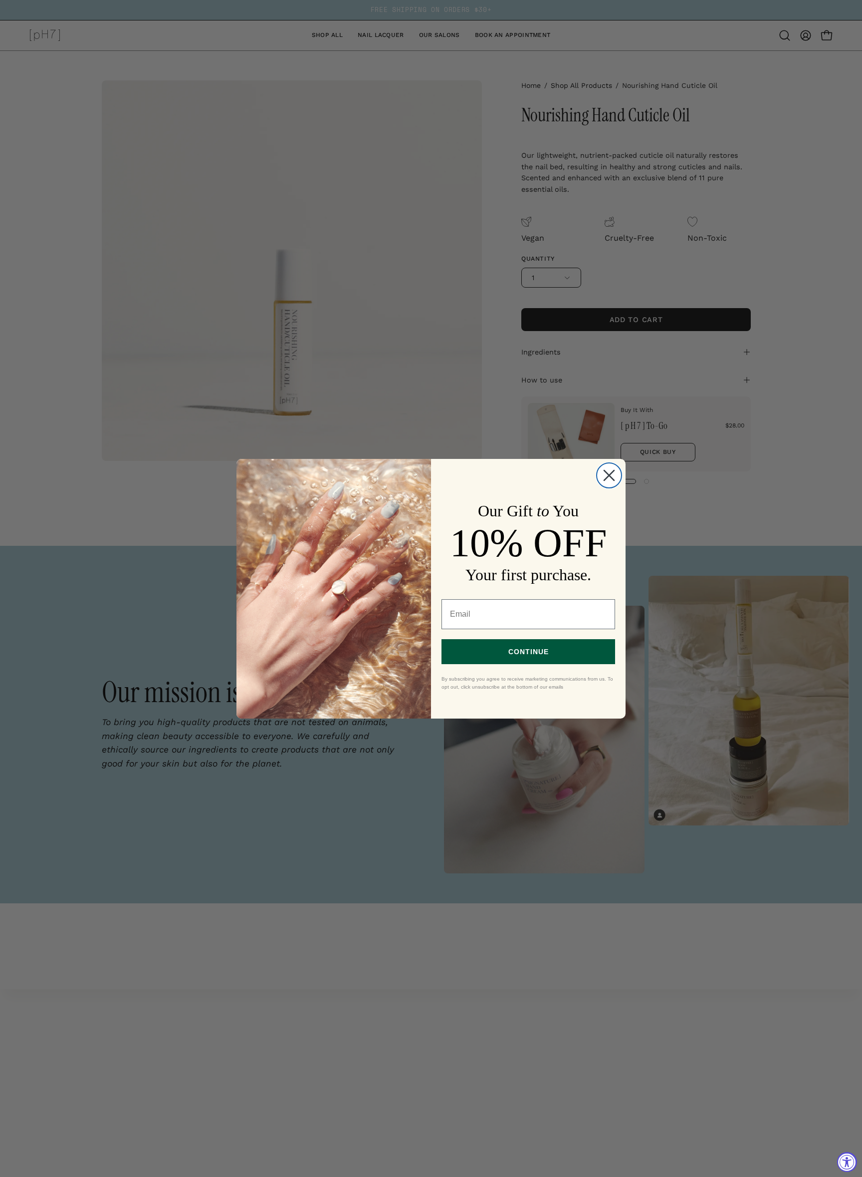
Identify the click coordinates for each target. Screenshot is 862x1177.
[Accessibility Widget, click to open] (847, 1162)
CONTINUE (528, 652)
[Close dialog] (609, 475)
